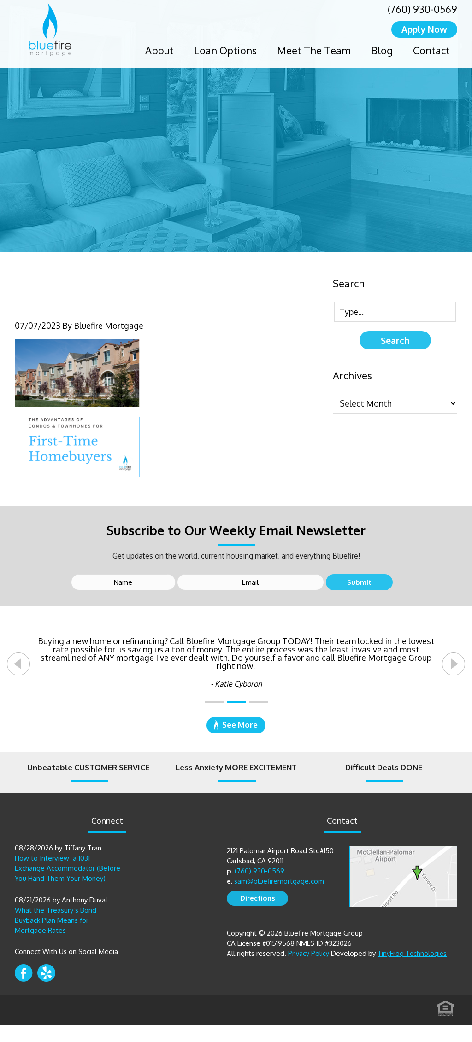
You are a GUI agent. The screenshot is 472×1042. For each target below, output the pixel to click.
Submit (359, 582)
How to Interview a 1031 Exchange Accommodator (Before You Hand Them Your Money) (67, 868)
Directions (257, 898)
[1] (214, 702)
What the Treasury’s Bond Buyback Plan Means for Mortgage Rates (55, 920)
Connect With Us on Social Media (66, 951)
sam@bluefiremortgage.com (279, 881)
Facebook (24, 973)
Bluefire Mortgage (50, 29)
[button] (18, 663)
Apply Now (424, 29)
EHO (445, 1006)
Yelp (46, 973)
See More (240, 724)
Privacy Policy (308, 953)
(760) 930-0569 (422, 8)
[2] (236, 702)
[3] (258, 702)
